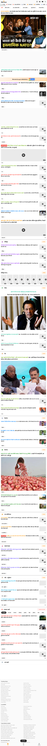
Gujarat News (26, 713)
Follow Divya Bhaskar (27, 716)
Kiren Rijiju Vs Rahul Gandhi (5, 690)
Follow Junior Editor (4, 720)
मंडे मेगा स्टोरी (4, 541)
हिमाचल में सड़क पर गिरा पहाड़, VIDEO (6, 726)
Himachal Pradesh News (28, 706)
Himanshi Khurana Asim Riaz (6, 696)
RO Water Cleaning (27, 687)
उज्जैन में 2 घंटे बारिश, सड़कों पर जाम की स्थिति (7, 732)
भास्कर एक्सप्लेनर (4, 49)
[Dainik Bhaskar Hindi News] (4, 2)
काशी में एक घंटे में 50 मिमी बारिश (5, 736)
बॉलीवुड (3, 88)
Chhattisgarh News (27, 715)
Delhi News (3, 706)
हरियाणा (34, 612)
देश (2, 132)
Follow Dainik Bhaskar (5, 716)
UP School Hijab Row (27, 691)
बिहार (29, 612)
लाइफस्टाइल (4, 555)
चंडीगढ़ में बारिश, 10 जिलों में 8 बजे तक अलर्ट (29, 733)
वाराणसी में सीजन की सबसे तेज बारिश (28, 735)
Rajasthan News (4, 713)
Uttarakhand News (4, 715)
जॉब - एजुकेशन (4, 586)
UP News (2, 712)
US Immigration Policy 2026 (5, 700)
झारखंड (25, 612)
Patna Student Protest (5, 693)
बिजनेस (3, 492)
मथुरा (2, 180)
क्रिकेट (3, 106)
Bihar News (25, 712)
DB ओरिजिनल (4, 532)
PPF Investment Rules (27, 696)
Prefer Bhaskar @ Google (28, 719)
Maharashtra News (27, 709)
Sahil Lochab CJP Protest (5, 683)
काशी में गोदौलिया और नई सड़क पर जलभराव (29, 736)
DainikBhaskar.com (4, 742)
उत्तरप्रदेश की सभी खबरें (42, 609)
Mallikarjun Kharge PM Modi (6, 699)
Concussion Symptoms (27, 686)
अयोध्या (3, 189)
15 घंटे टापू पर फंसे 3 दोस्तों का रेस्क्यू (6, 735)
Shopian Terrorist (26, 693)
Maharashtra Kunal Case (5, 687)
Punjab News (26, 707)
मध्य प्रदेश (9, 612)
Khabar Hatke (26, 700)
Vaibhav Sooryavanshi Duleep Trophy (30, 690)
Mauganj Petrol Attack (5, 694)
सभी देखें (44, 272)
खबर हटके (3, 237)
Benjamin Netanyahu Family (6, 686)
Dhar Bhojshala (3, 697)
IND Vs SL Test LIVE (27, 684)
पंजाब (38, 612)
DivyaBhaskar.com (27, 742)
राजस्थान (14, 612)
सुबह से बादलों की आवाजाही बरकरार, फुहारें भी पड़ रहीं (8, 738)
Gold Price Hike (26, 683)
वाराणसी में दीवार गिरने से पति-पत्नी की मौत (29, 732)
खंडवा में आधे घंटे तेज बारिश (27, 730)
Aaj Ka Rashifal (26, 702)
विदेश (2, 75)
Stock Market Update (27, 697)
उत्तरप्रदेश (3, 142)
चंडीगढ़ (43, 612)
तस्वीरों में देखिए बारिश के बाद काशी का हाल (29, 738)
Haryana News (3, 707)
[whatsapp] (43, 50)
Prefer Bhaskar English (5, 719)
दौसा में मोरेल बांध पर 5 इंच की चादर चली (29, 726)
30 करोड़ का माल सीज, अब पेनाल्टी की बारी (7, 733)
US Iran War (3, 684)
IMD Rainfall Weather (4, 691)
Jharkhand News (4, 709)
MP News (25, 710)
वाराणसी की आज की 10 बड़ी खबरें (28, 729)
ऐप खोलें (23, 740)
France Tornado (26, 699)
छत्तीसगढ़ (20, 612)
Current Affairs (3, 702)
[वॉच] (42, 1)
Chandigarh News (4, 710)
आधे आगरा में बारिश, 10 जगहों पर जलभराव (6, 730)
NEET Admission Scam (27, 694)
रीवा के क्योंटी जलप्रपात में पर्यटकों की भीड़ (6, 729)
